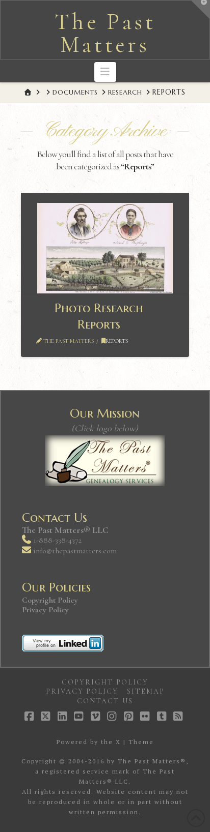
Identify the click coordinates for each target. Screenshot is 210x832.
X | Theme (135, 742)
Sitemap (146, 691)
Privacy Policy (45, 610)
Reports (117, 341)
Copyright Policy (50, 600)
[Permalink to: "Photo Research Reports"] (105, 248)
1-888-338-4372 (56, 540)
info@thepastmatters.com (75, 551)
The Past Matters (105, 33)
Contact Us (105, 701)
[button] (105, 72)
